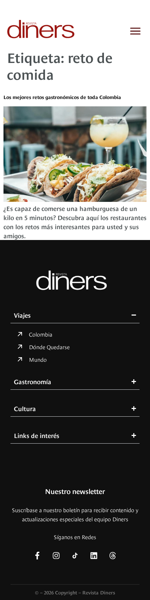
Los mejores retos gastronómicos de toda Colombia (62, 96)
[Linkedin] (94, 555)
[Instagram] (56, 555)
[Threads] (112, 555)
